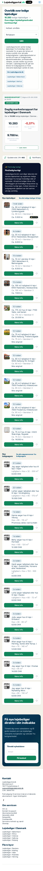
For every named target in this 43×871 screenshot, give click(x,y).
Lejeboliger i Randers (10, 848)
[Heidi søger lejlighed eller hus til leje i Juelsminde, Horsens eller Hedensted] (7, 568)
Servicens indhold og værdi (12, 821)
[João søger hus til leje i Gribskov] (7, 619)
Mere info (19, 223)
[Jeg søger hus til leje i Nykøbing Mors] (7, 690)
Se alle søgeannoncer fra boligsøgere (26, 455)
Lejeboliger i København (16, 77)
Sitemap (5, 823)
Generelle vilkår (8, 815)
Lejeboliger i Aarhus (14, 81)
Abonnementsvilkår (9, 813)
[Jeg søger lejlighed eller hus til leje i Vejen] (7, 468)
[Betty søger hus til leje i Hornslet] (7, 541)
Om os (4, 809)
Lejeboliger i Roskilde (10, 855)
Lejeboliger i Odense (14, 86)
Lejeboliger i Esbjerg (10, 840)
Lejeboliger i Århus (9, 834)
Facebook (3, 800)
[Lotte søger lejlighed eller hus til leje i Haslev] (7, 594)
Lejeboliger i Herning (10, 857)
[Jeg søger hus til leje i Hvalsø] (7, 666)
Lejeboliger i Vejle (9, 852)
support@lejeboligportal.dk (12, 788)
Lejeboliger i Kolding (10, 850)
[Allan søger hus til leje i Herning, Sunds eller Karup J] (7, 643)
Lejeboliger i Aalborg (10, 838)
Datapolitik (6, 817)
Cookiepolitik (7, 819)
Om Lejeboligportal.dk (15, 72)
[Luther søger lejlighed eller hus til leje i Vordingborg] (7, 492)
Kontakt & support (9, 811)
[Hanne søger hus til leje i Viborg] (7, 517)
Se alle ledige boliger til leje (30, 198)
